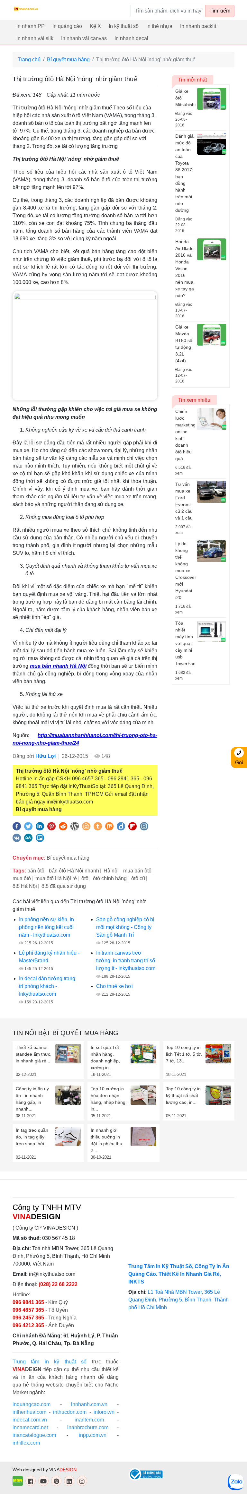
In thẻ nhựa (159, 26)
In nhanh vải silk (34, 38)
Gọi (239, 762)
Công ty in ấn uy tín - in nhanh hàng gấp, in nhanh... (32, 1099)
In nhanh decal (131, 38)
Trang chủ (29, 59)
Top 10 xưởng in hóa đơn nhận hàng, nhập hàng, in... (109, 1099)
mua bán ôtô (137, 870)
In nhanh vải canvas (84, 38)
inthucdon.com (70, 1412)
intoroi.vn (104, 1412)
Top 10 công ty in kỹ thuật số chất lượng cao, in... (183, 1095)
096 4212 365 (28, 1325)
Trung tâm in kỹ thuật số (50, 1361)
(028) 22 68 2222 (58, 1284)
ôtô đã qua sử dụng (63, 886)
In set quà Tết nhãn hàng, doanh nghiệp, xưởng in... (105, 1057)
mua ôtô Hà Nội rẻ (56, 878)
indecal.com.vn (30, 1419)
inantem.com (89, 1419)
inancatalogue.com (34, 1435)
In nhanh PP (30, 26)
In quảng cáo (67, 26)
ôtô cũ (138, 878)
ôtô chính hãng (110, 878)
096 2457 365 (28, 1317)
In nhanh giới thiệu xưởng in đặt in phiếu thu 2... (106, 1140)
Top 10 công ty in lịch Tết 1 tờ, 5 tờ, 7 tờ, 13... (184, 1054)
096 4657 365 (29, 1310)
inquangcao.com (31, 1404)
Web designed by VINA (45, 1469)
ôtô (84, 878)
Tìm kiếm (219, 10)
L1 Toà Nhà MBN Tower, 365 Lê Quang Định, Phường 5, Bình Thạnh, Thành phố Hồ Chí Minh (178, 1299)
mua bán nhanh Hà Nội (58, 666)
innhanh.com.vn (89, 1404)
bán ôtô (35, 870)
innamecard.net (30, 1427)
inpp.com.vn (92, 1435)
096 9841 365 (29, 1302)
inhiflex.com (26, 1443)
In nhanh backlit (198, 26)
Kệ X (95, 26)
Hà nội (111, 870)
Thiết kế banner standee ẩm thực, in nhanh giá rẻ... (33, 1054)
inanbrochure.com (87, 1427)
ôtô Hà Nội (25, 886)
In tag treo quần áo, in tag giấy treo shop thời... (32, 1137)
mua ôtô (22, 878)
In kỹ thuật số (124, 26)
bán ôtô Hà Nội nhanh (74, 870)
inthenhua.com (29, 1412)
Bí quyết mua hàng (68, 59)
